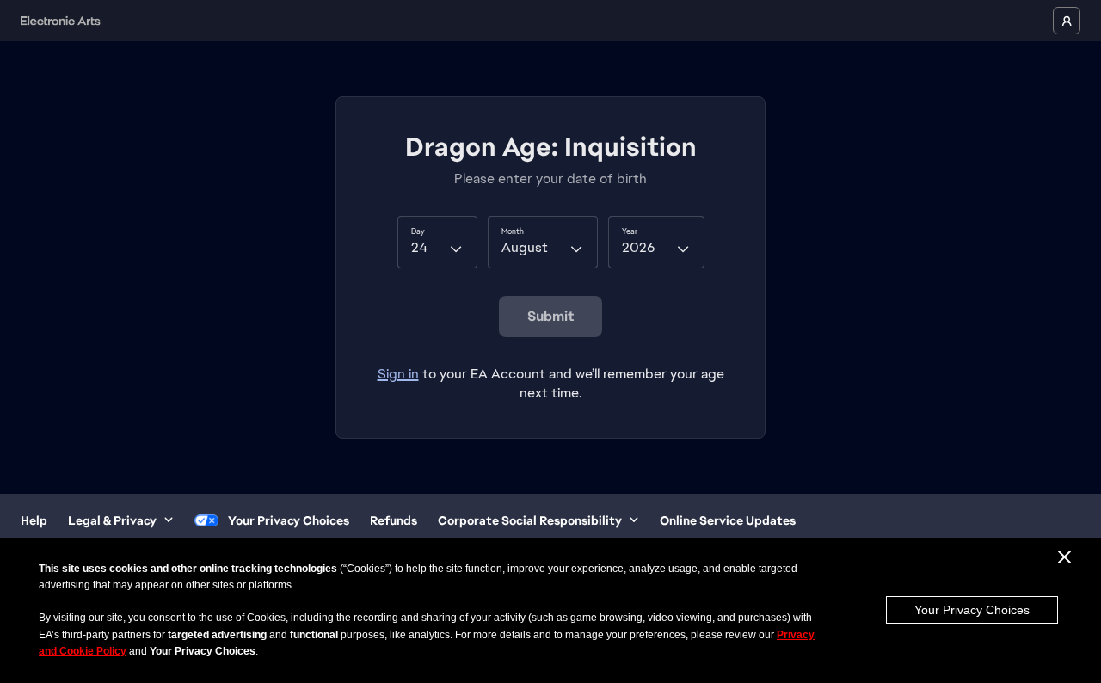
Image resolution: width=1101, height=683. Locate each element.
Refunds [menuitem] (393, 520)
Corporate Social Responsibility (530, 520)
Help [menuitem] (34, 520)
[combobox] (437, 242)
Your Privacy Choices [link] (288, 520)
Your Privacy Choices (972, 610)
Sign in (398, 374)
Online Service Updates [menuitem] (728, 520)
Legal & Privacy (112, 520)
